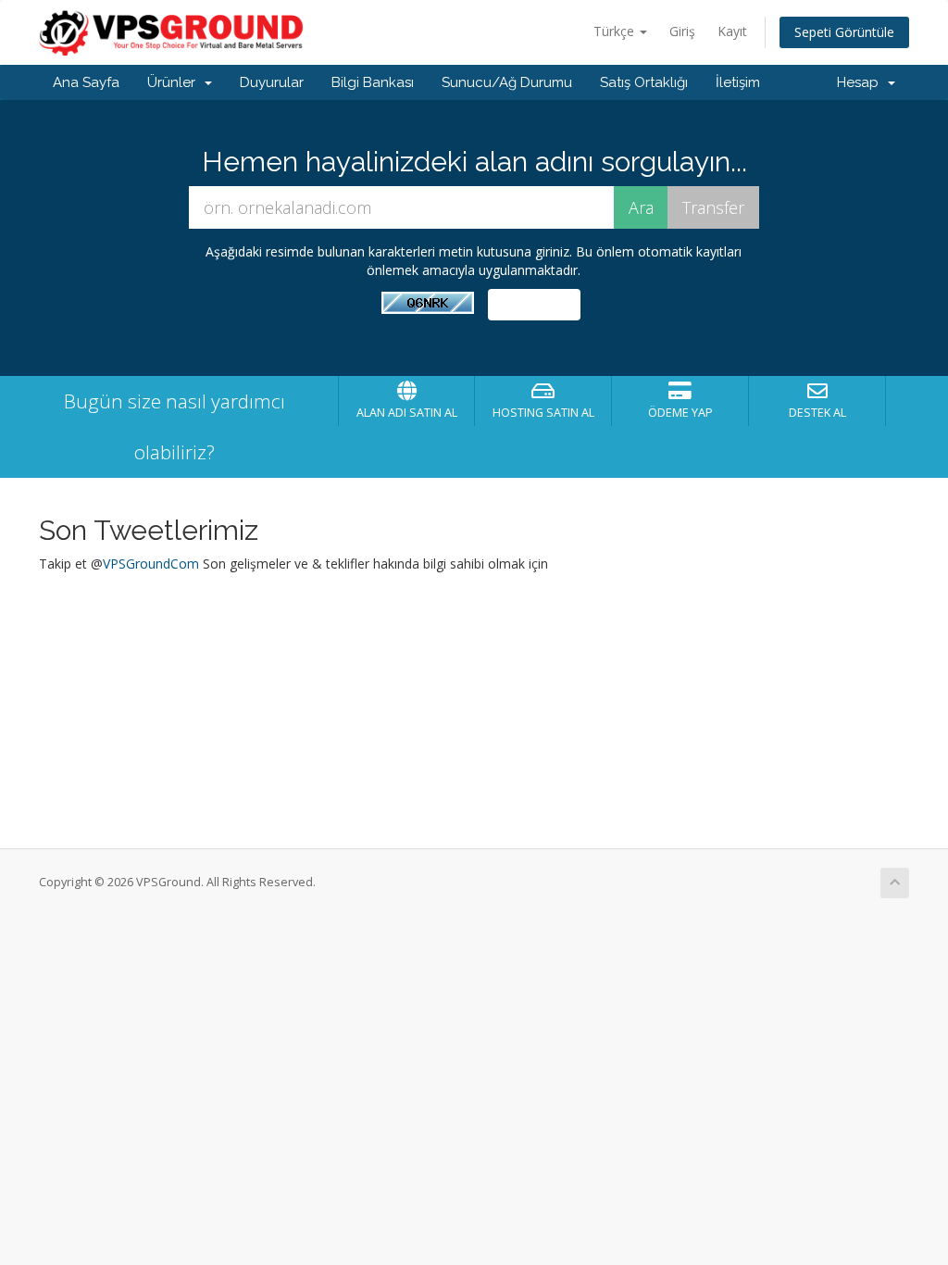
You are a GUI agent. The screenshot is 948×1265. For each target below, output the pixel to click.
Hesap (861, 82)
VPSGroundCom (151, 563)
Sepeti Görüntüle (844, 32)
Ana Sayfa (86, 82)
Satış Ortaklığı (644, 82)
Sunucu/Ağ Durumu (507, 82)
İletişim (738, 82)
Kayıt (732, 31)
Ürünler (175, 82)
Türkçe (615, 31)
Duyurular (272, 82)
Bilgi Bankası (372, 82)
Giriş (682, 31)
